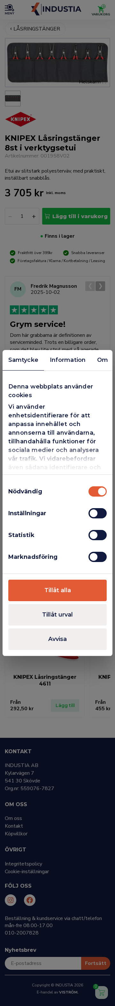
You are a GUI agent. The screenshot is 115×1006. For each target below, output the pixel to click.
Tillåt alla (57, 590)
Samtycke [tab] (23, 359)
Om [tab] (102, 359)
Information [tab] (68, 359)
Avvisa (57, 639)
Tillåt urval (57, 614)
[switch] (97, 513)
